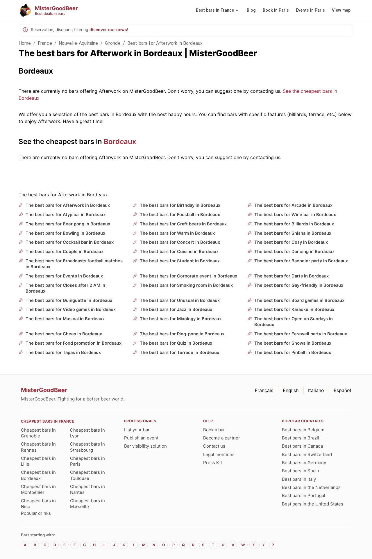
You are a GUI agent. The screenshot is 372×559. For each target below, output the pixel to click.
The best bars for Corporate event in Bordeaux (188, 276)
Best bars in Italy (299, 479)
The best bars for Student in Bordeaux (180, 261)
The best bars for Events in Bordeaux (64, 276)
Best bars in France (215, 10)
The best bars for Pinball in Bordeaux (292, 352)
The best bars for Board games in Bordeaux (299, 300)
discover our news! (109, 29)
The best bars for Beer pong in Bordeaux (68, 224)
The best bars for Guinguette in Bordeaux (69, 300)
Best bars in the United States (312, 504)
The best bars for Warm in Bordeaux (177, 233)
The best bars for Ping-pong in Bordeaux (182, 334)
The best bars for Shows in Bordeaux (292, 343)
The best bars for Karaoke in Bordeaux (294, 309)
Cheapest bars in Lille (38, 461)
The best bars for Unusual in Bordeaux (180, 300)
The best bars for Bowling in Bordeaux (65, 233)
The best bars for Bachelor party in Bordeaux (301, 261)
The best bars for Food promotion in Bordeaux (73, 343)
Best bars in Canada (302, 446)
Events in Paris (310, 10)
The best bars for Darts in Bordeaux (291, 276)
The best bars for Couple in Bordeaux (64, 251)
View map (341, 10)
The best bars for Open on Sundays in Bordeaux (293, 321)
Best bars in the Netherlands (311, 487)
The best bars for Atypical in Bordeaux (65, 214)
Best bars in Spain (300, 470)
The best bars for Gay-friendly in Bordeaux (298, 285)
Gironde (113, 43)
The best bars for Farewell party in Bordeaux (300, 334)
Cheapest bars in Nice (38, 503)
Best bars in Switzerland (307, 454)
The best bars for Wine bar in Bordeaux (295, 214)
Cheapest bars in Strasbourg (87, 447)
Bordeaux (120, 141)
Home (25, 43)
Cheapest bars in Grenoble (38, 433)
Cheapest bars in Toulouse (87, 475)
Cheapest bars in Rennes (38, 447)
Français (264, 390)
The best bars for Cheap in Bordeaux (64, 334)
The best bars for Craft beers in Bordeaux (183, 224)
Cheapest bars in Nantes (87, 489)
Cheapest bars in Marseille (87, 503)
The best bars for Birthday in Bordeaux (180, 205)
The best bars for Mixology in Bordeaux (180, 318)
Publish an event (141, 438)
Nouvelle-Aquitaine (78, 43)
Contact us (214, 446)
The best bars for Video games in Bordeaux (71, 309)
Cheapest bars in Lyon (87, 433)
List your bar (137, 429)
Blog (251, 10)
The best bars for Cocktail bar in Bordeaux (70, 242)
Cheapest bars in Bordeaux (38, 475)
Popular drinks (36, 513)
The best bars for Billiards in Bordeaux (294, 224)
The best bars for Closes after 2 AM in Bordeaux (65, 288)
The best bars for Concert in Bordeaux (180, 242)
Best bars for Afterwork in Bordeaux (165, 43)
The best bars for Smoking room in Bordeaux (186, 285)
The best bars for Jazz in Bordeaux (176, 309)
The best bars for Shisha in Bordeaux (292, 233)
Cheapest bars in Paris (87, 461)
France (45, 43)
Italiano (316, 390)
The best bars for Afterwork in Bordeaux (68, 205)
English (290, 390)
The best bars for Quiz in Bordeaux (176, 343)
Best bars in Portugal (303, 495)
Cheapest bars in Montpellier (38, 489)
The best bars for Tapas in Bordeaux (63, 352)
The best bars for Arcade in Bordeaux (293, 205)
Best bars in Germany (304, 462)
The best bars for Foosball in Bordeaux (180, 214)
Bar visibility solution (145, 446)
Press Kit (212, 462)
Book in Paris (276, 10)
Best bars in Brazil (300, 438)
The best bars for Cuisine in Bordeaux (179, 251)
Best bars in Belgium (303, 429)
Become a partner (221, 438)
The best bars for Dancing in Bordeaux (294, 251)
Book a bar (214, 429)
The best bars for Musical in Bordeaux (65, 318)
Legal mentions (219, 454)
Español (342, 390)
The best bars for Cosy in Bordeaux (291, 242)
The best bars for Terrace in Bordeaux (179, 352)
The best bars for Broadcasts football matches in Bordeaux (74, 263)
